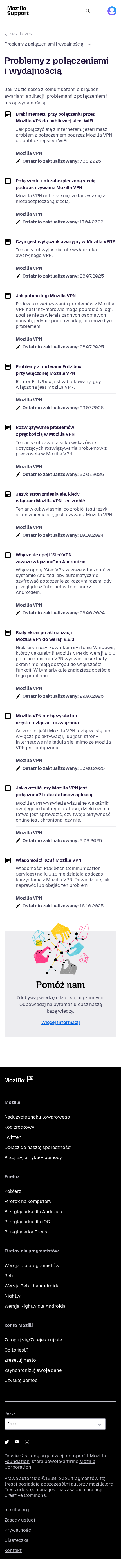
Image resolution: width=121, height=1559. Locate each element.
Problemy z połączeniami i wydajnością (44, 44)
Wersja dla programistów (32, 1265)
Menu (99, 10)
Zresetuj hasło (20, 1360)
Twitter (13, 1137)
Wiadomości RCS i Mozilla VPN (48, 860)
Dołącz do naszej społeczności (38, 1147)
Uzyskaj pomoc (21, 1380)
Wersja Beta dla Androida (32, 1286)
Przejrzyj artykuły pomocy (33, 1157)
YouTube (17, 1442)
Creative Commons (25, 1495)
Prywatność (18, 1530)
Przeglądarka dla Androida (33, 1211)
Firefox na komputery (28, 1201)
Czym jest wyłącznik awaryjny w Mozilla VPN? (65, 241)
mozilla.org (17, 1510)
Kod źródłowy (19, 1127)
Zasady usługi (20, 1520)
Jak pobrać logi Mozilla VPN (46, 295)
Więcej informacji (60, 1022)
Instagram (27, 1442)
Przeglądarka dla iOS (27, 1221)
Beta (9, 1275)
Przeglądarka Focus (26, 1231)
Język (10, 1413)
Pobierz (13, 1191)
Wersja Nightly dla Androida (35, 1306)
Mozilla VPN (21, 34)
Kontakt (13, 1550)
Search (87, 10)
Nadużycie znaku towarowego (37, 1117)
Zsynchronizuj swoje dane (33, 1370)
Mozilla (19, 1080)
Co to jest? (16, 1350)
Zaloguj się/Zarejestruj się (33, 1340)
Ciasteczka (16, 1540)
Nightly (13, 1296)
